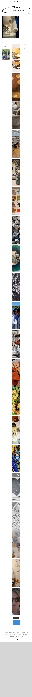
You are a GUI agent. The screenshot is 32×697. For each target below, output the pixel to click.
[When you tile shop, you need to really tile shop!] (16, 487)
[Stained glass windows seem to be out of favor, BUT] (16, 458)
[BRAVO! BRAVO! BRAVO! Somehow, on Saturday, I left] (16, 573)
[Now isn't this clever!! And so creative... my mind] (16, 58)
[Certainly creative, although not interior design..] (16, 401)
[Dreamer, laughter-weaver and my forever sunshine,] (16, 601)
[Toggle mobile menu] (29, 13)
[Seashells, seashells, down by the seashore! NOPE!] (16, 230)
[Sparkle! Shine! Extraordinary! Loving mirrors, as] (16, 258)
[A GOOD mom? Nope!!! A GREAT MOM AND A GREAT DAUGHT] (16, 315)
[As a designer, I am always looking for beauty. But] (16, 87)
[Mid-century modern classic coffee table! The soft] (16, 373)
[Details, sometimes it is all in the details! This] (16, 115)
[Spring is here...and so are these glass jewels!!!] (16, 430)
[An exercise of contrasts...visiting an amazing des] (16, 344)
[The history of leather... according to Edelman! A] (16, 201)
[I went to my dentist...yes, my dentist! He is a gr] (16, 144)
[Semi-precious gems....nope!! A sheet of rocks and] (16, 544)
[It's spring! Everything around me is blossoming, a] (16, 516)
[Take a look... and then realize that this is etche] (16, 287)
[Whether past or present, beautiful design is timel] (16, 172)
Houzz (26, 48)
